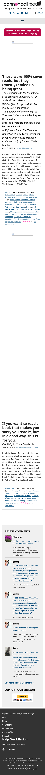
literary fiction (16, 212)
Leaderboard (7, 728)
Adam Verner (15, 200)
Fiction (19, 195)
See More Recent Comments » (19, 683)
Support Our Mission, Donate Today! (18, 713)
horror (28, 207)
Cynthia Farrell (32, 204)
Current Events (30, 498)
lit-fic (7, 212)
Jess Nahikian (21, 209)
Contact (5, 736)
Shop (4, 721)
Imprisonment (32, 501)
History (29, 491)
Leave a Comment (32, 447)
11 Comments (27, 148)
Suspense (33, 197)
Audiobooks (10, 195)
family (22, 501)
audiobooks (17, 202)
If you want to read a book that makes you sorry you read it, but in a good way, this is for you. (20, 432)
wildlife (17, 222)
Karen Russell (34, 209)
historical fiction (18, 207)
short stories (28, 212)
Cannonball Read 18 (22, 3)
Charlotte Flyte (20, 204)
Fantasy (15, 491)
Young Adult (17, 493)
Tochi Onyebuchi (11, 503)
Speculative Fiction (20, 197)
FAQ (4, 717)
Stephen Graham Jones (27, 214)
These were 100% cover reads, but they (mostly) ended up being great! (22, 82)
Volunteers (7, 725)
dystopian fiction (12, 501)
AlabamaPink (8, 732)
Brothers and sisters (22, 496)
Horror (25, 195)
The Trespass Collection (24, 219)
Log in (40, 13)
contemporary (17, 498)
